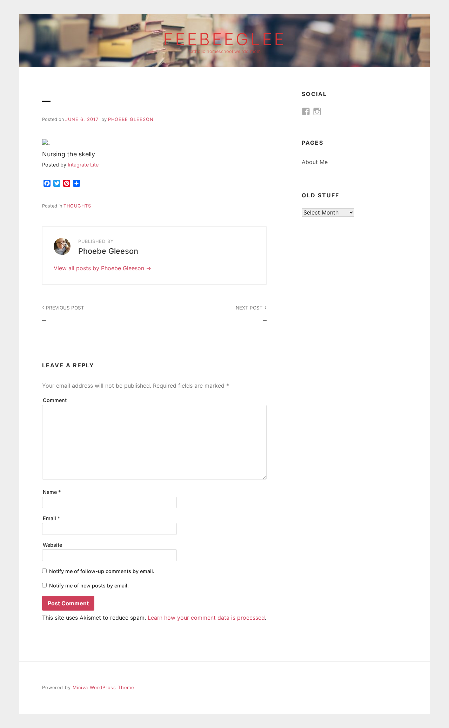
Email (51, 518)
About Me (315, 161)
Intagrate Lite (83, 165)
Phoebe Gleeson (131, 119)
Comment (55, 400)
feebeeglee (224, 39)
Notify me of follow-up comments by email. (101, 571)
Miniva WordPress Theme (103, 687)
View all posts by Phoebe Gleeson (100, 268)
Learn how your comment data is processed (206, 617)
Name (52, 492)
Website (52, 545)
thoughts (77, 206)
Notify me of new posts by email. (89, 585)
